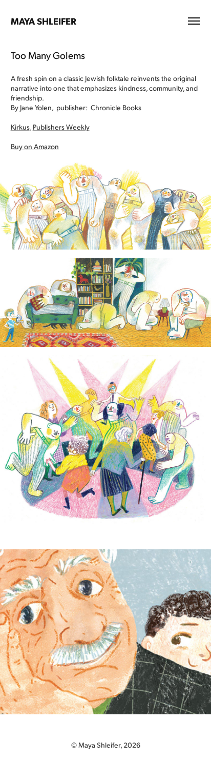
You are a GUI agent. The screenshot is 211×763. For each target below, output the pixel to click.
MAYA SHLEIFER (43, 21)
